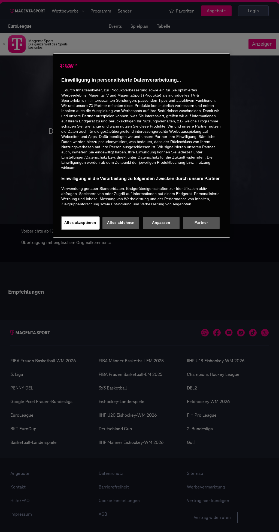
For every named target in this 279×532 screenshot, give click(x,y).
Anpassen (161, 223)
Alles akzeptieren (80, 223)
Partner (201, 223)
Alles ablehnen (121, 223)
